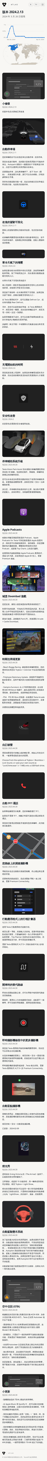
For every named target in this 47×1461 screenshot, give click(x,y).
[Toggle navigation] (42, 4)
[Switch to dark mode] (31, 4)
